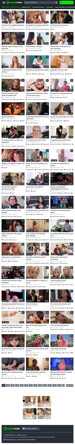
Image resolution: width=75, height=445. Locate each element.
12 (54, 385)
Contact (6, 437)
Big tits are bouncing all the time (61, 117)
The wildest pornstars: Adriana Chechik (10, 97)
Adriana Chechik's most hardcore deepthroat (10, 94)
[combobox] (41, 2)
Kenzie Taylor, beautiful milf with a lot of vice (10, 259)
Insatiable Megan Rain (34, 167)
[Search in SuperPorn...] (56, 2)
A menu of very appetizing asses (13, 25)
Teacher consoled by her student (37, 70)
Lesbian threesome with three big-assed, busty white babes (12, 326)
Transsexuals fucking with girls (34, 329)
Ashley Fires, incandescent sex (59, 237)
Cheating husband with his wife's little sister (37, 118)
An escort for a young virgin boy (61, 93)
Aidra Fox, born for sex (9, 237)
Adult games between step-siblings (11, 211)
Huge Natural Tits (57, 50)
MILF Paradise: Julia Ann (59, 191)
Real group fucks (8, 50)
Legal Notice (23, 437)
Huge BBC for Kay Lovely (58, 70)
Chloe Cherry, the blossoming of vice (34, 97)
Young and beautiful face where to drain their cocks (37, 94)
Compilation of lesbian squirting (37, 25)
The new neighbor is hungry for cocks (36, 282)
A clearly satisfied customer (36, 372)
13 (59, 385)
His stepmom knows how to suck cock (61, 235)
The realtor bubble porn (34, 374)
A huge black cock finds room (60, 140)
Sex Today (16, 7)
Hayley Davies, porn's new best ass (34, 352)
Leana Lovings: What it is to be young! (59, 27)
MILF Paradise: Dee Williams (59, 282)
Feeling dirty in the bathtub (11, 257)
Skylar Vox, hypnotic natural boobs (59, 376)
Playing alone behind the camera (13, 304)
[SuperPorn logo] (14, 3)
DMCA (53, 437)
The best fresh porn (38, 7)
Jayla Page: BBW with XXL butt (10, 118)
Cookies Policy (38, 437)
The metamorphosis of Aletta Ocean (10, 284)
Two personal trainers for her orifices (12, 71)
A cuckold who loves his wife (36, 140)
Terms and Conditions (13, 437)
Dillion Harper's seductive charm (34, 306)
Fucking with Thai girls (34, 212)
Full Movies (49, 7)
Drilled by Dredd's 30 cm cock (59, 350)
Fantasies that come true (59, 25)
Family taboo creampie (34, 46)
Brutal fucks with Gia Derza (10, 376)
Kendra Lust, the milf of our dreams (34, 261)
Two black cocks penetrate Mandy (59, 164)
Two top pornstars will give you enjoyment (12, 141)
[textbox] (39, 2)
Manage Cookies (47, 437)
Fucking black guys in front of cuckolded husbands (34, 142)
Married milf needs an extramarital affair (9, 188)
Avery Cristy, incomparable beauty (10, 165)
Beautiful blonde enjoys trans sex (36, 326)
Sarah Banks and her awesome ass (59, 327)
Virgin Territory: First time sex (59, 95)
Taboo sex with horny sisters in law (34, 120)
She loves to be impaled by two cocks (36, 164)
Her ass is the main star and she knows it (37, 350)
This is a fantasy (31, 304)
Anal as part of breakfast (34, 187)
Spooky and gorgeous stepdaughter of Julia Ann (59, 188)
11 (49, 385)
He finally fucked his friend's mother (36, 258)
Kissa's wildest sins (8, 27)
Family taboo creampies (34, 48)
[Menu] (4, 2)
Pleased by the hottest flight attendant (11, 282)
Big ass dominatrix (8, 117)
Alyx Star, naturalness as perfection (10, 306)
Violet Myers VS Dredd (58, 349)
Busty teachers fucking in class (34, 72)
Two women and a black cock (60, 304)
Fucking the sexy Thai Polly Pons (37, 210)
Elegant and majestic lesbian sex (13, 163)
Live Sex (6, 7)
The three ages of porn (58, 281)
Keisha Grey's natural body (34, 237)
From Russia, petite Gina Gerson (10, 350)
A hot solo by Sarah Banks (59, 325)
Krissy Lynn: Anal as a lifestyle (10, 191)
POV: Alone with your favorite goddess (10, 144)
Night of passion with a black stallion (12, 235)
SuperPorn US (26, 7)
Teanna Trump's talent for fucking (59, 306)
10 (44, 385)
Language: (30, 428)
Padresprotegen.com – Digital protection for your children (20, 439)
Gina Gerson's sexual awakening (13, 349)
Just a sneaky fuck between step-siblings (36, 235)
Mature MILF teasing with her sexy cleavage (60, 47)
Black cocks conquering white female (12, 373)
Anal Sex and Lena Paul (58, 142)
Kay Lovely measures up (59, 72)
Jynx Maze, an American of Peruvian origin (34, 189)
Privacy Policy (30, 437)
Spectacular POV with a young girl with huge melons (61, 373)
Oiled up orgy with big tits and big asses (12, 47)
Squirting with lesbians (34, 27)
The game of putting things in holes (60, 211)
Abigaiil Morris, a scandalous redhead (59, 118)
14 (64, 385)
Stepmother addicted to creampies (59, 258)
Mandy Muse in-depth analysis (59, 167)
